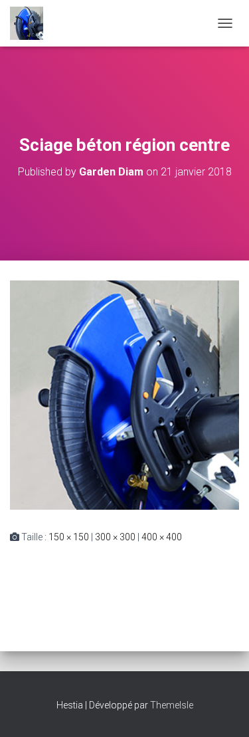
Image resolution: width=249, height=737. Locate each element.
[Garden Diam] (31, 23)
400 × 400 (161, 537)
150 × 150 (68, 537)
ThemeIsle (171, 705)
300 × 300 (115, 537)
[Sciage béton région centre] (124, 394)
